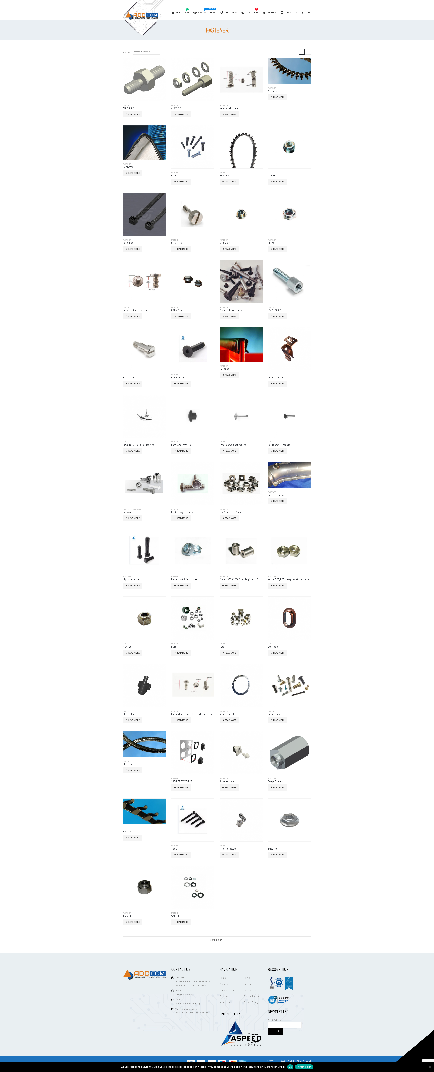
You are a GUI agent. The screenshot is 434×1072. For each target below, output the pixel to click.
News (247, 977)
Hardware (136, 509)
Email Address (275, 1020)
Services (229, 12)
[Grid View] (302, 52)
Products (182, 11)
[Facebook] (302, 12)
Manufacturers (206, 11)
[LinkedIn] (308, 12)
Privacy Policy (251, 996)
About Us (225, 1002)
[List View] (308, 52)
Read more (134, 114)
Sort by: (127, 51)
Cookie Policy (251, 1002)
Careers (271, 12)
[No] (429, 1067)
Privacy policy (304, 1066)
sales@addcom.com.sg (187, 1003)
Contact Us (291, 12)
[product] (144, 79)
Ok (290, 1066)
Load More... (217, 940)
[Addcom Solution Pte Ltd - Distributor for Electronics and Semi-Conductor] (150, 18)
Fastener (127, 105)
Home (223, 977)
